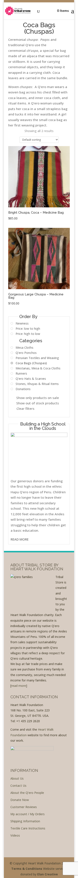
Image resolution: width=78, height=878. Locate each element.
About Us (17, 778)
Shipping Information (25, 821)
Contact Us (18, 785)
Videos (15, 835)
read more (18, 686)
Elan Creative (47, 874)
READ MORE (20, 539)
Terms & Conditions (26, 869)
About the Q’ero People (27, 793)
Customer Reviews (23, 807)
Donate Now (19, 800)
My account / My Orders (27, 814)
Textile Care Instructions (27, 828)
